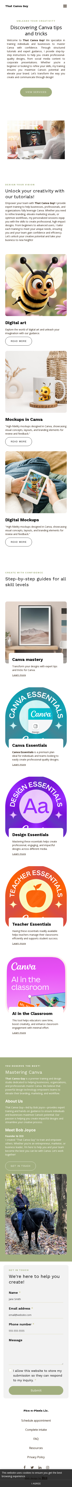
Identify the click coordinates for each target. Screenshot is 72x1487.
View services (36, 92)
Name (15, 1292)
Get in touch (20, 1165)
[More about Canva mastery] (36, 632)
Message (15, 1340)
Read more (19, 341)
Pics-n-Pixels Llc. (36, 1410)
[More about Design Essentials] (36, 808)
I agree (36, 1483)
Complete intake (36, 1430)
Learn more (19, 675)
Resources (36, 1448)
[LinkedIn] (40, 1467)
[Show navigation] (64, 6)
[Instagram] (47, 1467)
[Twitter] (32, 1467)
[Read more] (36, 285)
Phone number (21, 1324)
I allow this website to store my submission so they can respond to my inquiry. (37, 1375)
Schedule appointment (36, 1420)
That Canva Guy (16, 6)
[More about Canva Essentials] (36, 718)
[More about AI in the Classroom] (36, 986)
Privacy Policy (36, 1457)
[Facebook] (24, 1467)
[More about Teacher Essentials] (36, 897)
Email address (21, 1308)
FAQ (36, 1439)
